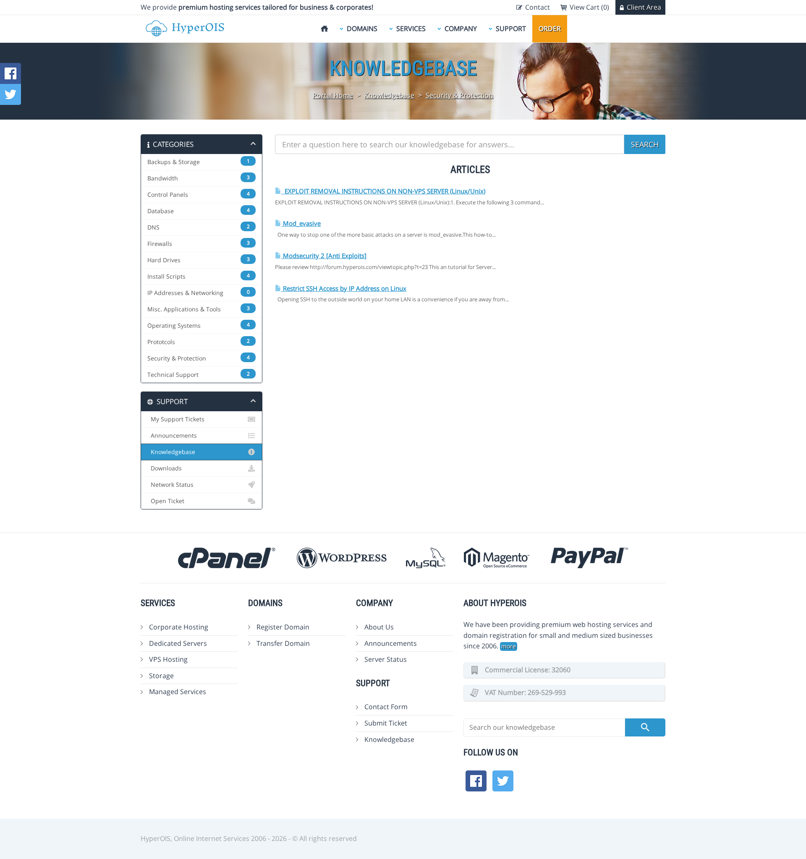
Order (550, 28)
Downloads (164, 468)
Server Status (385, 659)
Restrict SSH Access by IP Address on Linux (343, 288)
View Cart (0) (589, 7)
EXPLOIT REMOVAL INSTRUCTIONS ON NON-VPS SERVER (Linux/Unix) (383, 191)
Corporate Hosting (178, 627)
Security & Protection (459, 95)
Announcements (172, 435)
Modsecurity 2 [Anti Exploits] (323, 255)
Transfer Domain (283, 643)
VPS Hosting (168, 659)
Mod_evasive (301, 223)
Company (461, 28)
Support (511, 28)
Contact (537, 7)
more (508, 646)
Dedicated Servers (178, 643)
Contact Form (386, 706)
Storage (161, 675)
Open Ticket (165, 501)
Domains (362, 28)
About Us (379, 627)
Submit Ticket (385, 723)
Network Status (170, 484)
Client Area (644, 7)
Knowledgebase (389, 95)
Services (411, 28)
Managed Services (177, 691)
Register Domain (282, 627)
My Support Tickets (175, 419)
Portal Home (333, 95)
